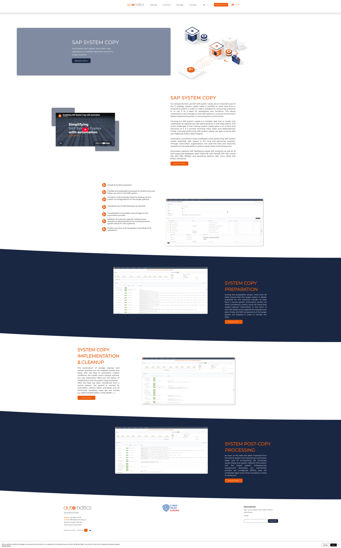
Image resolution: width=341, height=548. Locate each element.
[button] (156, 5)
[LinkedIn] (90, 530)
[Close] (339, 545)
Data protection (6, 546)
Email (246, 515)
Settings (325, 545)
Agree (333, 545)
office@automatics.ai (78, 520)
